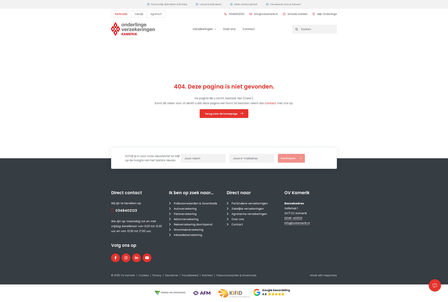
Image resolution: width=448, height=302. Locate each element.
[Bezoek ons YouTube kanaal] (147, 257)
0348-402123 (293, 218)
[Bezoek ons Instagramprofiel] (126, 257)
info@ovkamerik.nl (266, 14)
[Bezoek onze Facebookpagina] (115, 257)
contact (271, 103)
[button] (271, 292)
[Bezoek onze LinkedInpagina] (136, 257)
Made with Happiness (323, 275)
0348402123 (236, 14)
